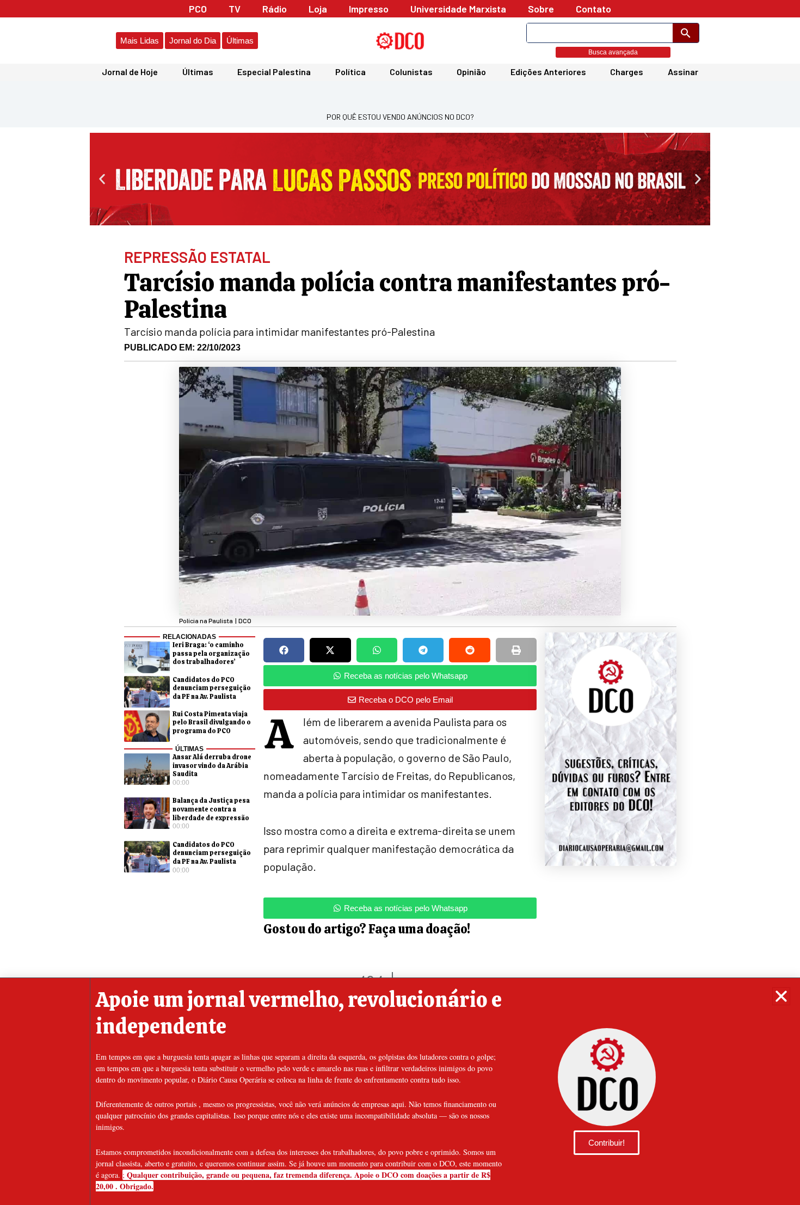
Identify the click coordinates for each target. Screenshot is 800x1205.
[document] (400, 602)
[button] (781, 996)
